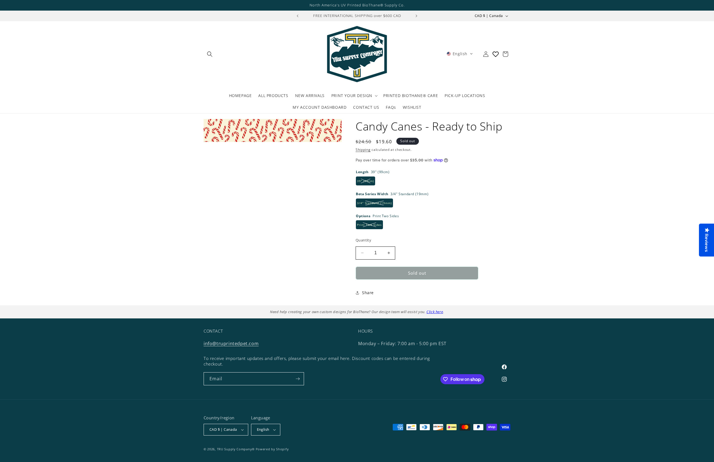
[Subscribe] (297, 378)
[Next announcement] (416, 16)
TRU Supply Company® (236, 449)
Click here (434, 311)
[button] (210, 54)
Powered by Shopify (272, 449)
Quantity (363, 240)
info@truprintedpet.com (231, 343)
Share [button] (368, 292)
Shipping (363, 149)
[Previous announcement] (297, 16)
